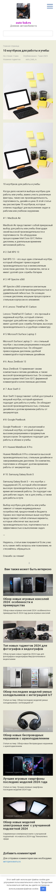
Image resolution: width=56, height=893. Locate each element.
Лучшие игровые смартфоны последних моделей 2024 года (25, 780)
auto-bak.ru (23, 23)
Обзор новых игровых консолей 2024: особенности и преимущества (26, 602)
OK (43, 889)
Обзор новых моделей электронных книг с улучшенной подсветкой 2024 (26, 825)
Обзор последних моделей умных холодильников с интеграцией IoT (27, 693)
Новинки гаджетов (12, 59)
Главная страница (11, 46)
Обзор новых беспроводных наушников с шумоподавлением (26, 736)
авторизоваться (12, 861)
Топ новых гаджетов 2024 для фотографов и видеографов (25, 647)
